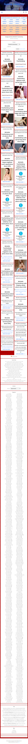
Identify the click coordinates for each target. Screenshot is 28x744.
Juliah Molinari (19, 411)
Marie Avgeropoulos (19, 515)
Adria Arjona (8, 399)
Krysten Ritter (19, 463)
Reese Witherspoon (19, 604)
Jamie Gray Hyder (8, 671)
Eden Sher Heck (8, 581)
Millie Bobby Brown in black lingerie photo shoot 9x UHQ (14, 363)
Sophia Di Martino (19, 656)
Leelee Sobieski (18, 482)
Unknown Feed (14, 356)
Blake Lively (8, 487)
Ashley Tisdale (8, 472)
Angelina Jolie (8, 446)
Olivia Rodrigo (19, 579)
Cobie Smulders (8, 549)
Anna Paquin (8, 454)
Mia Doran (19, 530)
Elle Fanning (8, 592)
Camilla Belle (8, 504)
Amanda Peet (8, 432)
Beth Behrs (8, 481)
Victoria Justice (18, 688)
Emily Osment (8, 601)
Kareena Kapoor (18, 420)
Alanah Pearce (8, 407)
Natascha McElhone (19, 560)
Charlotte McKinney (8, 533)
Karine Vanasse (18, 423)
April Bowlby (8, 465)
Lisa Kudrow (19, 496)
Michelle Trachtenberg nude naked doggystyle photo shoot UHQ (21, 187)
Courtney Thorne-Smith (8, 554)
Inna (8, 659)
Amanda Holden (8, 431)
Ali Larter (8, 413)
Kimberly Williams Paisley (19, 453)
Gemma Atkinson (8, 629)
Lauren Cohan (19, 478)
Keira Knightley (18, 443)
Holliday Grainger (8, 653)
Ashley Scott (8, 471)
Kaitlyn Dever (19, 417)
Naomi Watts (19, 555)
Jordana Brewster (19, 401)
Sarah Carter (19, 628)
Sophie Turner (18, 662)
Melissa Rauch (18, 528)
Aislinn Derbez (8, 406)
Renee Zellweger (18, 606)
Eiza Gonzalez (8, 583)
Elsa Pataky (8, 595)
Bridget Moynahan (8, 491)
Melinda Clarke (19, 524)
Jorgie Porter (19, 403)
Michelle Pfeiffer (18, 532)
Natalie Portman (18, 559)
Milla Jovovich (19, 537)
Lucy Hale (18, 500)
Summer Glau (7, 725)
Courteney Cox (8, 553)
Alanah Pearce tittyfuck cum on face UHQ (14, 368)
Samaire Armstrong (19, 622)
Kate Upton (18, 430)
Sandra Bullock (19, 623)
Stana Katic (18, 665)
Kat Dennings (19, 424)
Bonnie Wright (8, 489)
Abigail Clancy (8, 394)
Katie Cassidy (19, 436)
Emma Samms (8, 606)
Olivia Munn (19, 578)
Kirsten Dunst (19, 455)
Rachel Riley (19, 598)
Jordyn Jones (19, 402)
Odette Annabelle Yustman (19, 574)
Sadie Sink (18, 620)
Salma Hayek (19, 621)
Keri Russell (19, 449)
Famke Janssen (8, 622)
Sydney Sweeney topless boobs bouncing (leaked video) (14, 369)
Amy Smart (8, 442)
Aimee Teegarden (8, 404)
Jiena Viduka (19, 395)
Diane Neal (8, 575)
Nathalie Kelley (18, 564)
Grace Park (8, 636)
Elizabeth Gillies (8, 590)
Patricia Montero (18, 585)
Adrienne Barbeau (8, 402)
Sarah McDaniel (18, 633)
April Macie (8, 466)
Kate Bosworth (19, 427)
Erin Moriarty (8, 615)
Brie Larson (8, 493)
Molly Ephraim (19, 546)
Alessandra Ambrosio (8, 408)
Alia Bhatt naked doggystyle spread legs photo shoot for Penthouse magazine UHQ (14, 378)
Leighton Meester (19, 483)
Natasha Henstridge (19, 561)
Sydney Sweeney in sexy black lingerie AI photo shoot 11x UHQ (14, 365)
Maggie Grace (19, 504)
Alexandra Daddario (8, 409)
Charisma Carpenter (8, 528)
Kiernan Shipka (19, 451)
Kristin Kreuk (19, 461)
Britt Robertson (8, 495)
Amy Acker (8, 439)
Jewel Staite (19, 394)
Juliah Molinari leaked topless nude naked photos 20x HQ (14, 366)
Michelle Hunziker (19, 531)
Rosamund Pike (18, 612)
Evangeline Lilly (8, 620)
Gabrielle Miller (8, 626)
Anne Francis (8, 460)
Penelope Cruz (19, 586)
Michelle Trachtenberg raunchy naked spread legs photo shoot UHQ (20, 325)
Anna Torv (8, 458)
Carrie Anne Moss (8, 516)
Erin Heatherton (8, 614)
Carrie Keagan (8, 518)
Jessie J (8, 700)
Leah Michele (19, 480)
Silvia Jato (18, 650)
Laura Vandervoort (19, 475)
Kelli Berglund (19, 444)
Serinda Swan (19, 639)
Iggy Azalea (8, 656)
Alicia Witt (8, 419)
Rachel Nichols (19, 597)
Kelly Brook (19, 446)
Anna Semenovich (8, 457)
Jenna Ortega (8, 682)
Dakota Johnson (8, 557)
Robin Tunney (19, 611)
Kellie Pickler (19, 445)
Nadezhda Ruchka (19, 554)
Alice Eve (8, 416)
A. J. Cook (8, 393)
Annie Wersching (8, 462)
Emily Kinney (8, 600)
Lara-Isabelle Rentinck (18, 469)
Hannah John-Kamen (8, 641)
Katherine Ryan (18, 434)
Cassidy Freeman (8, 520)
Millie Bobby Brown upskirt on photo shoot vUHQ (14, 375)
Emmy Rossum (8, 610)
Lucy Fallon (19, 499)
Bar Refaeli (8, 476)
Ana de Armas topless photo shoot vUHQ (14, 376)
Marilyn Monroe (18, 516)
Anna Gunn (8, 451)
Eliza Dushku (8, 588)
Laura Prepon (19, 474)
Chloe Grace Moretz (8, 536)
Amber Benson (8, 436)
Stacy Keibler (19, 664)
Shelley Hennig (19, 646)
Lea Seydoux (19, 479)
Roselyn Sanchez (18, 618)
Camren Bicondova (8, 505)
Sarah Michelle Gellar (18, 634)
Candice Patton (8, 508)
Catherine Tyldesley (8, 525)
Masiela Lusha (19, 521)
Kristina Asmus (19, 462)
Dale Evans (8, 558)
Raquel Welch (19, 602)
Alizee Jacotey (8, 421)
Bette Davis (8, 482)
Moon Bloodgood (18, 549)
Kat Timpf (18, 425)
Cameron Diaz (8, 502)
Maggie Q (18, 505)
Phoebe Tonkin (19, 590)
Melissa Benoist (18, 525)
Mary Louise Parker (19, 519)
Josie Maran (19, 404)
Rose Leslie (19, 615)
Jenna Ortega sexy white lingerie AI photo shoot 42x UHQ (14, 361)
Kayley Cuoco (19, 442)
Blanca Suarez (8, 488)
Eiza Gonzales (8, 582)
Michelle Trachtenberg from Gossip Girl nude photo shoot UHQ (7, 81)
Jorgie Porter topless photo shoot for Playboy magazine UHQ (14, 381)
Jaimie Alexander (8, 668)
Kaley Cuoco (19, 418)
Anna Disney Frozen (8, 450)
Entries (14, 730)
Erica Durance (21, 712)
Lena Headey (19, 484)
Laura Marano (19, 473)
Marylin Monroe (18, 520)
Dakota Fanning (8, 556)
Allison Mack (8, 422)
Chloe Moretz (8, 537)
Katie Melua (19, 439)
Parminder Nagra (19, 584)
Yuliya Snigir (19, 694)
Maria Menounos (18, 512)
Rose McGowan (18, 616)
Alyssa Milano (8, 428)
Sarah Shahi (19, 635)
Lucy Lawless (19, 501)
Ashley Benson (8, 469)
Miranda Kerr (19, 541)
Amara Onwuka (8, 435)
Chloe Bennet (8, 535)
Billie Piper (8, 485)
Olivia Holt (19, 577)
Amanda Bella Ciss (8, 429)
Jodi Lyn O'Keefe (18, 397)
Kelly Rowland (19, 447)
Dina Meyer (8, 577)
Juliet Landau (19, 414)
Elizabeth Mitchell (8, 591)
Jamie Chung (8, 670)
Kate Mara (19, 429)
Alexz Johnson (8, 412)
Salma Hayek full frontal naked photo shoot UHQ (14, 374)
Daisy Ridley (8, 555)
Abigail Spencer (8, 395)
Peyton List (19, 588)
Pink (19, 591)
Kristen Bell (19, 458)
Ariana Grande (8, 467)
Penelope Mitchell (19, 587)
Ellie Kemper (8, 594)
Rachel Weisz (19, 600)
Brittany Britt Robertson (8, 496)
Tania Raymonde (18, 671)
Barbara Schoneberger (8, 478)
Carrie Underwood (8, 519)
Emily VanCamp (8, 604)
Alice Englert (8, 415)
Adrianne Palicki (8, 401)
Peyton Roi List (19, 589)
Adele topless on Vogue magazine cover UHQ (14, 379)
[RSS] (26, 12)
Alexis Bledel (8, 410)
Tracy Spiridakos (18, 682)
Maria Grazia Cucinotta (18, 511)
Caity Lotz (8, 501)
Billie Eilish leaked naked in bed (14, 370)
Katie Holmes (19, 437)
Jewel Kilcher (19, 393)
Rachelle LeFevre (18, 601)
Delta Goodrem (8, 569)
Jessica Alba (10, 715)
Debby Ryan (8, 566)
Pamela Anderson (19, 582)
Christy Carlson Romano (8, 544)
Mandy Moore (19, 508)
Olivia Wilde (19, 580)
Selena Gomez (18, 638)
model (19, 545)
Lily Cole (19, 490)
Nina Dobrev (19, 573)
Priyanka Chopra (18, 594)
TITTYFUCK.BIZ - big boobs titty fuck (24, 27)
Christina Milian (8, 541)
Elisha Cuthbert (8, 586)
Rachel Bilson (19, 595)
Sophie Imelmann (19, 659)
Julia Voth (18, 410)
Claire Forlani (8, 547)
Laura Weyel (19, 476)
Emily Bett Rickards (8, 597)
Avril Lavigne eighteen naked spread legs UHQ (14, 372)
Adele (8, 397)
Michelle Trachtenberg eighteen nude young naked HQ (7, 54)
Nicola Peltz (19, 567)
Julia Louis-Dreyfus (19, 407)
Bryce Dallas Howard (8, 499)
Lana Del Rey (19, 468)
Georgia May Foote (8, 632)
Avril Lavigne (8, 475)
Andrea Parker (8, 444)
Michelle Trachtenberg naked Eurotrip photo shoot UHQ (7, 313)
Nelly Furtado (19, 565)
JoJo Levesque (19, 400)
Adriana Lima (8, 400)
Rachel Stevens (19, 599)
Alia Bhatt (8, 414)
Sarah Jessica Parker (19, 632)
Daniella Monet (8, 561)
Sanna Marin (19, 624)
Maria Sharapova (18, 513)
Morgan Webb (19, 552)
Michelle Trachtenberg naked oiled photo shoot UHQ (7, 287)
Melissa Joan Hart (19, 527)
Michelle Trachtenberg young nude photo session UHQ (20, 299)
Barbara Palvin (8, 477)
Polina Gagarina (18, 593)
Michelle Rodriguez (19, 533)
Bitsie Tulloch (8, 486)
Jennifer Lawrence (8, 688)
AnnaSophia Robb (8, 459)
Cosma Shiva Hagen (8, 551)
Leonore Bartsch (18, 486)
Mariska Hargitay (18, 517)
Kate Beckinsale (18, 426)
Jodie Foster (19, 398)
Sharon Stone (19, 644)
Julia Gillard (19, 406)
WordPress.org (14, 732)
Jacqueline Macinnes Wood (8, 665)
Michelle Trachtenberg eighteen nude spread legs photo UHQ (20, 71)
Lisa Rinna (18, 497)
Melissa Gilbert (18, 526)
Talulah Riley (19, 670)
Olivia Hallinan (19, 576)
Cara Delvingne (8, 512)
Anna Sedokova (8, 456)
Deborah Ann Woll (8, 567)
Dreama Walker (8, 579)
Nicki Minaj (19, 566)
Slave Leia (18, 652)
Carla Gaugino (8, 513)
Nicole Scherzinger (19, 569)
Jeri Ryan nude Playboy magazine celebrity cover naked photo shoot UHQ (14, 380)
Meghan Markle (18, 523)
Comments (14, 731)
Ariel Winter (8, 468)
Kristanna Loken (18, 457)
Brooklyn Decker (7, 498)
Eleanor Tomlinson (8, 584)
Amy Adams (8, 440)
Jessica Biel (8, 694)
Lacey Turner (19, 466)
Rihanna (18, 608)
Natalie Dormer (18, 558)
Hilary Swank (8, 652)
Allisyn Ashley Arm (8, 423)
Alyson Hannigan (8, 426)
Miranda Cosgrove (19, 540)
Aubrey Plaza (8, 474)
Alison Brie (8, 420)
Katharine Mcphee (19, 432)
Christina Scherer (8, 543)
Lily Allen (18, 489)
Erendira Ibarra (8, 611)
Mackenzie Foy (19, 503)
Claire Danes (8, 546)
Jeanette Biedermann (8, 676)
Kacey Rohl (19, 416)
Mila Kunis (18, 535)
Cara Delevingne (8, 511)
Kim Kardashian (18, 452)
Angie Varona (8, 449)
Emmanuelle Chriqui (8, 609)
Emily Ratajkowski (8, 602)
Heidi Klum (8, 650)
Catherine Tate (8, 524)
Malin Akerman (19, 507)
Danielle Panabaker (8, 563)
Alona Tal (8, 424)
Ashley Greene (8, 470)
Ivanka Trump (8, 662)
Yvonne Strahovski (20, 725)
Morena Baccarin (18, 550)
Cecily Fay (8, 527)
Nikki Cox (18, 571)
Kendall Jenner (19, 448)
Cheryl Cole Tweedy (8, 534)
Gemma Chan (8, 630)
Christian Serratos (8, 538)
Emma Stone (8, 607)
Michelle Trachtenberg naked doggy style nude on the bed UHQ (20, 104)
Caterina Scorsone (8, 522)
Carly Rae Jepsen (8, 515)
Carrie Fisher (8, 517)
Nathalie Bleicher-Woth (19, 562)
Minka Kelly (19, 539)
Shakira (19, 641)
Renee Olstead (19, 605)
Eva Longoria (8, 617)
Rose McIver (19, 617)
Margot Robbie (18, 510)
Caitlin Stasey (8, 500)
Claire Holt (8, 548)
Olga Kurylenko (19, 575)
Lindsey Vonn (19, 495)
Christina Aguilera (8, 539)
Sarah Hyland (18, 721)
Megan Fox (18, 522)
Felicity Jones (8, 623)
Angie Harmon (8, 448)
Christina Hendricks (8, 540)
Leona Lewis (19, 485)
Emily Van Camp (8, 603)
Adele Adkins (8, 398)
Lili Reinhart (19, 488)
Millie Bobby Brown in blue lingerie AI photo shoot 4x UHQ (14, 364)
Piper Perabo (19, 592)
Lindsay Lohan (18, 494)
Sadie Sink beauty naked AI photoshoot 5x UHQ (14, 362)
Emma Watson (7, 608)
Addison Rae (8, 396)
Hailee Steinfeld (7, 639)
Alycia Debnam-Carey (8, 425)
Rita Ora (19, 610)
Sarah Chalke (19, 629)
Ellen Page (8, 593)
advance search (22, 48)
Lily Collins (19, 491)
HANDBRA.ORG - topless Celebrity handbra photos (17, 29)
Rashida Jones (19, 603)
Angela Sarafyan (8, 445)
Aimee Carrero (8, 403)
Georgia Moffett (8, 633)
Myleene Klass (19, 553)
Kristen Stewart (18, 460)
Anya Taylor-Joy (8, 464)
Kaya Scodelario (18, 441)
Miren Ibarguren (18, 542)
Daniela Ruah (8, 560)
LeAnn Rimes (19, 481)
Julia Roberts (19, 408)
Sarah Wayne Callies (19, 636)
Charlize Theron (7, 530)
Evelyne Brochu (8, 621)
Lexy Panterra (19, 487)
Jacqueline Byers (8, 664)
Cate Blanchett (8, 521)
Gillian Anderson (8, 634)
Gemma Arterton (8, 628)
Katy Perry (18, 440)
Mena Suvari (19, 529)
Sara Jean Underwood (18, 626)
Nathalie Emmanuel (19, 563)
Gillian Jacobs (8, 635)
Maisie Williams (18, 506)
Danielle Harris (8, 562)
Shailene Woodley (19, 640)
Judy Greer (19, 405)
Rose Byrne (19, 614)
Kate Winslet (19, 431)
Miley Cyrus (18, 536)
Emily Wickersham (8, 605)
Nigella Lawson (18, 570)
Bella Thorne (8, 480)
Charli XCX (8, 529)
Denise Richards (8, 572)
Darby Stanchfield (8, 564)
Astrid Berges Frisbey (8, 473)
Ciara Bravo (8, 545)
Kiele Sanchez (19, 450)
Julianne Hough (19, 412)
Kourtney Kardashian (19, 456)
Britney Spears (8, 494)
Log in (14, 729)
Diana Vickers (8, 573)
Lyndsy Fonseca (18, 502)
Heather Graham (8, 647)
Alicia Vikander (8, 418)
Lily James (18, 492)
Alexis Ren (8, 411)
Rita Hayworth (19, 609)
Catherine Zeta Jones (8, 526)
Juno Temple (19, 415)
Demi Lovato (8, 570)
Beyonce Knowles (8, 483)
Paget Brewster (18, 581)
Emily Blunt (8, 598)
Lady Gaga (18, 467)
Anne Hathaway (7, 461)
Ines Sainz (8, 658)
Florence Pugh (8, 624)
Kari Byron (18, 422)
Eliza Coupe (8, 587)
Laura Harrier (19, 471)
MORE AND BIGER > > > (7, 76)
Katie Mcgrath (19, 438)
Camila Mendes (8, 503)
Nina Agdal (19, 572)
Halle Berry (8, 640)
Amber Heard (8, 437)
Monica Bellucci (18, 548)
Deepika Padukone (8, 568)
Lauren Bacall (19, 477)
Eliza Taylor (8, 589)
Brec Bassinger (8, 490)
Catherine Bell (8, 523)
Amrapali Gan (8, 438)
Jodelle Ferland (19, 396)
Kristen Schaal (19, 459)
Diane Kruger (8, 574)
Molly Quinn (19, 547)
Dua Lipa (8, 580)
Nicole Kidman (19, 568)
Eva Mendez (8, 618)
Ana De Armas (8, 443)
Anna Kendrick (8, 452)
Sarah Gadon (19, 630)
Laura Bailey (19, 470)
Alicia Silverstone (8, 417)
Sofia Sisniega (19, 653)
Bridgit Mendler (8, 492)
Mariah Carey (19, 514)
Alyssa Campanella (8, 427)
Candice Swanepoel (8, 509)
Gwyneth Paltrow (8, 638)
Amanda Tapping (8, 434)
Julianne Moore (18, 413)
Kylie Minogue (19, 465)
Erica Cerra (8, 612)
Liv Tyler (19, 498)
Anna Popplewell (8, 455)
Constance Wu (8, 550)
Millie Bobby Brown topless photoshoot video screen (14, 367)
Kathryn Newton (18, 435)
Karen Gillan (19, 421)
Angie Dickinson (8, 447)
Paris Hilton (19, 583)
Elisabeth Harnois (8, 585)
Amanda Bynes (8, 430)
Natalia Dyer (19, 556)
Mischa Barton (19, 543)
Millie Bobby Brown (19, 538)
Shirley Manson (18, 647)
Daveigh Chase (8, 565)
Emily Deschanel (8, 599)
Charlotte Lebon (8, 532)
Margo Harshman (19, 509)
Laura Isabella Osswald (19, 472)
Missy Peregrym (18, 544)
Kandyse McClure (19, 419)
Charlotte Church (8, 531)
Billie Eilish (8, 484)
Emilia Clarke (8, 596)
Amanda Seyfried (8, 433)
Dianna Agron (8, 576)
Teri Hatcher (19, 676)
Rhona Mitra (19, 607)
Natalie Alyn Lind (19, 557)
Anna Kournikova (8, 453)
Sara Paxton (19, 627)
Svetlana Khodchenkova (19, 668)
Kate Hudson (19, 428)
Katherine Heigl (18, 433)
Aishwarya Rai (8, 405)
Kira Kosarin (19, 454)
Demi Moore (8, 571)
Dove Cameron (8, 578)
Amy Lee (8, 441)
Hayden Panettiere (8, 644)
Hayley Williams (8, 646)
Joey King (18, 399)
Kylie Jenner (19, 464)
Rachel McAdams (18, 596)
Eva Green (8, 616)
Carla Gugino (8, 514)
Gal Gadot (8, 627)
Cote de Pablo (8, 552)
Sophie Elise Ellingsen (18, 658)
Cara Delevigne (8, 510)
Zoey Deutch (19, 700)
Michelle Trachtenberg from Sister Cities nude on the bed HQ (21, 54)
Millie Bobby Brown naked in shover (14, 371)
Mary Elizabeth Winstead (19, 518)
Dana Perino (8, 559)
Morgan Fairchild (18, 551)
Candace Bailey (8, 506)
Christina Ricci (8, 542)
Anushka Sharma (8, 463)
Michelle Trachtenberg (18, 534)
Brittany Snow (8, 497)
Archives (8, 388)
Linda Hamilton (18, 493)
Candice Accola (8, 507)
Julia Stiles (19, 409)
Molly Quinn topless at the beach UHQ (14, 373)
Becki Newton (8, 479)
